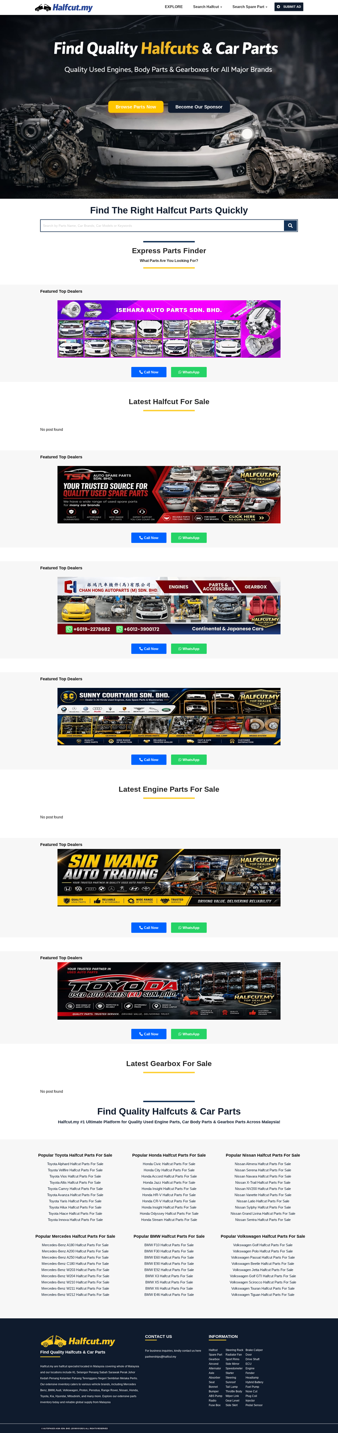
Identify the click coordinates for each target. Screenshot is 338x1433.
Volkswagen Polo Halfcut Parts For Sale (263, 1251)
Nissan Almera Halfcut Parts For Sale (263, 1164)
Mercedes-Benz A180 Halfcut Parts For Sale (75, 1245)
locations (56, 1372)
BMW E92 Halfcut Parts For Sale (169, 1270)
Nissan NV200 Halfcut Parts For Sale (263, 1189)
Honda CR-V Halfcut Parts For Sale (169, 1201)
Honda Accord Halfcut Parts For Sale (169, 1176)
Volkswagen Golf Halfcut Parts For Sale (262, 1245)
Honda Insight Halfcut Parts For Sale (169, 1189)
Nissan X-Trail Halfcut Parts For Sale (262, 1182)
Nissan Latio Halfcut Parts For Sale (263, 1201)
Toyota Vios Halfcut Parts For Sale (75, 1176)
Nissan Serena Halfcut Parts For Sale (263, 1170)
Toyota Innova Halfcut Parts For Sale (75, 1220)
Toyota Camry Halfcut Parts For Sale (75, 1189)
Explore (174, 7)
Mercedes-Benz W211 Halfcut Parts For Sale (75, 1288)
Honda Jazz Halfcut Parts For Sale (169, 1182)
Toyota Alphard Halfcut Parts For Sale (75, 1164)
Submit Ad (291, 7)
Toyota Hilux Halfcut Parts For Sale (75, 1207)
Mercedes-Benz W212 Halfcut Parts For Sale (75, 1295)
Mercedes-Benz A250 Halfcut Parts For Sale (75, 1257)
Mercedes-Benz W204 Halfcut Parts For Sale (75, 1276)
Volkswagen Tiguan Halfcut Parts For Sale (262, 1295)
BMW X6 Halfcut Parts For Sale (169, 1288)
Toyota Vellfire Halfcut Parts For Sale (75, 1170)
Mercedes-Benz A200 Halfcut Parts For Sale (75, 1251)
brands (105, 1384)
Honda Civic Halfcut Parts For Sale (169, 1164)
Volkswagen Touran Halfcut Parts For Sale (263, 1288)
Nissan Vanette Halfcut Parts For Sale (263, 1195)
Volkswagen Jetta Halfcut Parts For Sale (263, 1270)
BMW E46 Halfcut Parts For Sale (169, 1295)
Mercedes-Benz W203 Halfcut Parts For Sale (75, 1270)
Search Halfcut (206, 7)
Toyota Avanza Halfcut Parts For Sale (75, 1195)
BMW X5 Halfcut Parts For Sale (169, 1282)
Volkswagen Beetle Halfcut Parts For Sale (263, 1264)
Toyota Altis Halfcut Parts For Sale (75, 1182)
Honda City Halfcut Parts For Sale (169, 1170)
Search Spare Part (248, 7)
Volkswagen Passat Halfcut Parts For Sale (263, 1257)
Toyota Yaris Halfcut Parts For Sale (75, 1201)
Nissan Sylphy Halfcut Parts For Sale (263, 1207)
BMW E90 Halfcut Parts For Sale (169, 1264)
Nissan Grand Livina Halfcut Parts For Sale (263, 1213)
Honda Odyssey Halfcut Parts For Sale (169, 1213)
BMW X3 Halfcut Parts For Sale (169, 1276)
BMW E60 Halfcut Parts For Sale (169, 1257)
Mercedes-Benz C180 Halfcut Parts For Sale (75, 1264)
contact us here (191, 1350)
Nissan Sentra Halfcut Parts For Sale (263, 1220)
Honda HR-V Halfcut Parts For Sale (169, 1195)
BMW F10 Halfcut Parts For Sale (169, 1245)
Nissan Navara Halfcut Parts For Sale (263, 1176)
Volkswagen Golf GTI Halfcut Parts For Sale (263, 1276)
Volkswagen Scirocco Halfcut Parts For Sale (263, 1282)
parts (133, 1396)
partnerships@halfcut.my (160, 1356)
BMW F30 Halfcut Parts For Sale (169, 1251)
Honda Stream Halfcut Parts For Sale (169, 1220)
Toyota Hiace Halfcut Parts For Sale (75, 1213)
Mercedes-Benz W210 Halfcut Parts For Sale (75, 1282)
